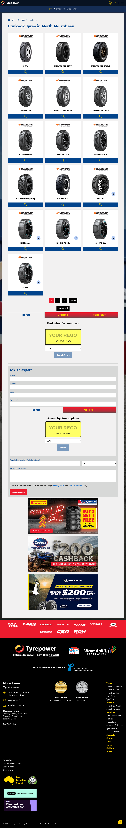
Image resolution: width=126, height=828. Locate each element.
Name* (13, 375)
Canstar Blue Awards (12, 763)
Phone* (13, 383)
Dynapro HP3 (25, 155)
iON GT (26, 287)
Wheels (110, 702)
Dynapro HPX (63, 155)
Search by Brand (113, 693)
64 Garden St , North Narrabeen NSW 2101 (19, 694)
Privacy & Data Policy (17, 824)
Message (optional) (18, 468)
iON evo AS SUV (63, 243)
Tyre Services (111, 728)
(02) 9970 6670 (16, 700)
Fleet (108, 741)
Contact (110, 738)
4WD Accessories (113, 715)
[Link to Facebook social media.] (120, 822)
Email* (12, 392)
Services (110, 712)
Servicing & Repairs (114, 725)
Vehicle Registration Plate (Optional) (25, 460)
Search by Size (112, 689)
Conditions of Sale (32, 824)
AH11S (25, 66)
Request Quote (18, 492)
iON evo (100, 199)
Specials (110, 735)
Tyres (109, 683)
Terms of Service (75, 485)
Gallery (110, 748)
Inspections (111, 722)
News (109, 745)
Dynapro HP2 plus (100, 110)
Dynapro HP (25, 110)
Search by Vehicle (114, 686)
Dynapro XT (63, 199)
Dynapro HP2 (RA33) (63, 110)
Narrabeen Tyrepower (65, 8)
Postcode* (14, 400)
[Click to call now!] (110, 3)
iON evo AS (25, 243)
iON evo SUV (100, 243)
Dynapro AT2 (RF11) (63, 66)
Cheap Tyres (8, 770)
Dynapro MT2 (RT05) (25, 199)
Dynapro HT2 (100, 155)
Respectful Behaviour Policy (49, 824)
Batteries (109, 719)
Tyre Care (110, 696)
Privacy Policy (58, 485)
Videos (109, 751)
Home (13, 20)
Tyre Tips (110, 699)
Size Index (7, 760)
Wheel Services (112, 731)
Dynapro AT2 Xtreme (100, 66)
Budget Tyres (8, 766)
